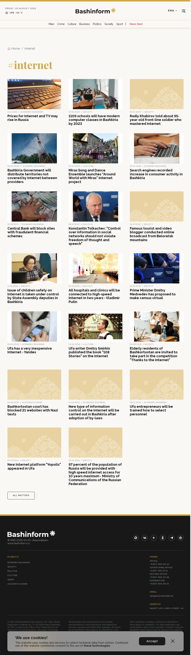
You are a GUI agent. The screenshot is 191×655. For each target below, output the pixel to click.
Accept (152, 641)
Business (84, 24)
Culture (72, 24)
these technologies (97, 645)
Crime (61, 24)
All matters (21, 495)
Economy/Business (18, 562)
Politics (97, 24)
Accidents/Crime (17, 584)
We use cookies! (31, 637)
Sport (119, 24)
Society (108, 24)
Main (51, 24)
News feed (136, 24)
